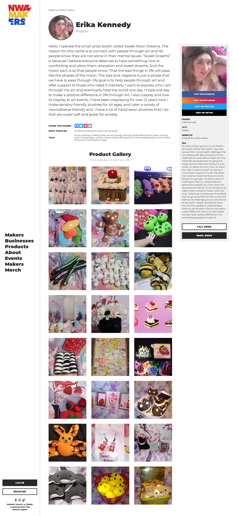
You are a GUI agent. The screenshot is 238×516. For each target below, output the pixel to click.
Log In (20, 482)
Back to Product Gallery (62, 10)
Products (17, 246)
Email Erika (204, 235)
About (13, 252)
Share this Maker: (60, 126)
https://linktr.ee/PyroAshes (195, 138)
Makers (14, 235)
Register (20, 491)
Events (13, 258)
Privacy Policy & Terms (20, 504)
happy (23, 510)
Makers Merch (14, 267)
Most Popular (58, 131)
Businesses (19, 241)
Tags (52, 137)
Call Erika (204, 226)
